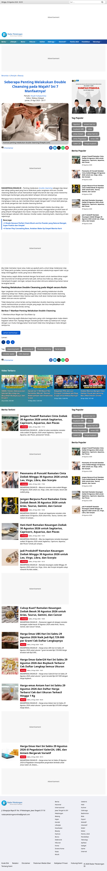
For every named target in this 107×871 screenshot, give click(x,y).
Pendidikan (86, 42)
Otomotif (62, 42)
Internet (84, 851)
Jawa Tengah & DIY (61, 810)
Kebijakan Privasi (61, 863)
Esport (83, 819)
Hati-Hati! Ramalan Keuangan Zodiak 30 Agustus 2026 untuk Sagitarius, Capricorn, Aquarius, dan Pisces (93, 203)
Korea (57, 846)
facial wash (59, 349)
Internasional (59, 807)
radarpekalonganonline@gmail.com (15, 814)
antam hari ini (89, 124)
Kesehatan (58, 828)
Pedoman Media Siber (42, 863)
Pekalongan (59, 813)
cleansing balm (13, 349)
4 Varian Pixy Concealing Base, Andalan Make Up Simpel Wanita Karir (33, 228)
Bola (82, 816)
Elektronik (58, 840)
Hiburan (32, 42)
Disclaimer (26, 863)
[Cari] (102, 2)
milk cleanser (24, 354)
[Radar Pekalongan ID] (12, 35)
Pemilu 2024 (74, 42)
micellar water (8, 354)
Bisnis (23, 42)
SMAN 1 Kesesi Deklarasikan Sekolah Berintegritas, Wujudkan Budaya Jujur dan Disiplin (13, 394)
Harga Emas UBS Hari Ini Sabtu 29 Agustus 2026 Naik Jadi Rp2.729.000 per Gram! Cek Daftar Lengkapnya (42, 637)
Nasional (58, 805)
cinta (90, 129)
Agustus (76, 124)
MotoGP (84, 822)
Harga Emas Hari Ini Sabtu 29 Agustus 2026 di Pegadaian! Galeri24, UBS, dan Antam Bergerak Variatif (43, 749)
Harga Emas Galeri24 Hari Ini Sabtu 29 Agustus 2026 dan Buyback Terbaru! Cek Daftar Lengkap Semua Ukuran (43, 663)
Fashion (57, 834)
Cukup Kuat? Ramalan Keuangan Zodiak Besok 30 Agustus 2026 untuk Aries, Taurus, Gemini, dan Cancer (43, 611)
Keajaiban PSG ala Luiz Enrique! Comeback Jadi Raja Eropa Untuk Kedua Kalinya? (66, 393)
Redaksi (15, 863)
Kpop (57, 851)
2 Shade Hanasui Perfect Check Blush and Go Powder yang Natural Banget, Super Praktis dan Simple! (35, 224)
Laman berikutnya (10, 333)
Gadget (83, 846)
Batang (57, 816)
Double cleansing (44, 349)
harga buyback (90, 143)
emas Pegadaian (79, 139)
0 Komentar (8, 148)
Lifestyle (13, 42)
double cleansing (45, 188)
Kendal (57, 822)
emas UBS (95, 139)
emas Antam (78, 134)
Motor (83, 831)
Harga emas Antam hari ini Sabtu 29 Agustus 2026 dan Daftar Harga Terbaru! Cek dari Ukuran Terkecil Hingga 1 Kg (42, 690)
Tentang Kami (6, 866)
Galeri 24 (76, 143)
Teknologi (96, 42)
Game (83, 849)
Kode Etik (5, 863)
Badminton (85, 813)
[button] (4, 41)
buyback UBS (78, 129)
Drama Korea (59, 849)
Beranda (4, 75)
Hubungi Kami (76, 863)
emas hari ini (92, 134)
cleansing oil (28, 349)
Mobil (83, 828)
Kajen (57, 819)
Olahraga (51, 42)
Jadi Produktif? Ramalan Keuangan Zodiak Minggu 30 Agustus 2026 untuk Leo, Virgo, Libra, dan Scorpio (93, 218)
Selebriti (84, 802)
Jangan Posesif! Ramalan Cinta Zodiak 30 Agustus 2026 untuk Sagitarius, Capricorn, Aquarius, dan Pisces (93, 159)
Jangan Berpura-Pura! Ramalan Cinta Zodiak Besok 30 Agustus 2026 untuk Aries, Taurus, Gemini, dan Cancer (93, 189)
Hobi (82, 805)
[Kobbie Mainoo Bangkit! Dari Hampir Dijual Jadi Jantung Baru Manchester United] (93, 382)
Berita (3, 42)
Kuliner (42, 42)
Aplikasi (84, 843)
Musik (57, 854)
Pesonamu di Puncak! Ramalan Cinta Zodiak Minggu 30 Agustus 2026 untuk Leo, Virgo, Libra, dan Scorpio (93, 174)
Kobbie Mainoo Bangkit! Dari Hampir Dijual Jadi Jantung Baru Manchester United (93, 393)
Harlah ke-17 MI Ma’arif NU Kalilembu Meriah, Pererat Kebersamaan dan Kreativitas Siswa (40, 394)
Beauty (20, 75)
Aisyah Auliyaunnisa (38, 96)
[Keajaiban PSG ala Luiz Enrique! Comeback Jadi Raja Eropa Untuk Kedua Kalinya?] (66, 382)
